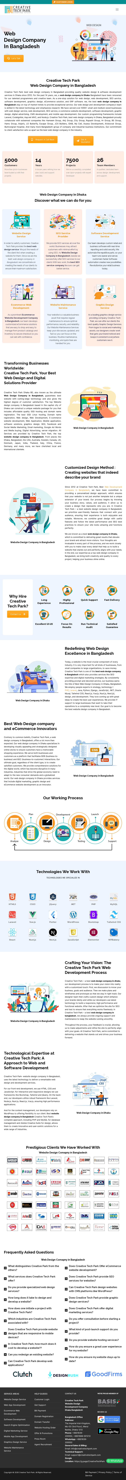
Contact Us (15, 614)
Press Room (40, 1439)
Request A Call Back (44, 139)
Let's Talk (15, 58)
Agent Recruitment (43, 1444)
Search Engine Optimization (17, 1425)
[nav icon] (117, 9)
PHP (67, 690)
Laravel (73, 690)
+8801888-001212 (82, 1436)
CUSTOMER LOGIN (64, 2)
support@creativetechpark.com (86, 1455)
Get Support (40, 1405)
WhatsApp (116, 1460)
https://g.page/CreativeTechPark (89, 1461)
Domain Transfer (42, 1422)
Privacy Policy (105, 1472)
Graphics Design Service (15, 1442)
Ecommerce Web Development (12, 1412)
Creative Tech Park (27, 1472)
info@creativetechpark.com (84, 1448)
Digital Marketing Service (15, 1431)
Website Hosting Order (45, 1427)
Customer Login (41, 1399)
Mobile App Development (16, 1436)
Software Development (14, 1419)
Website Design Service (15, 1399)
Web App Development (14, 1405)
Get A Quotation (85, 140)
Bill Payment (40, 1410)
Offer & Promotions (43, 1433)
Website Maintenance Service (14, 1449)
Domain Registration (43, 1416)
